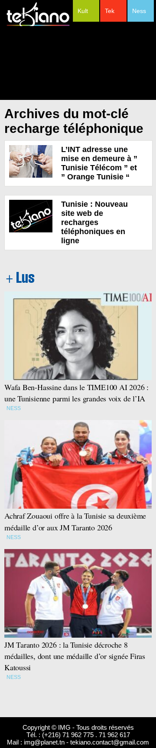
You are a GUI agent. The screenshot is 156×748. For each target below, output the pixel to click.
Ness (139, 10)
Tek (109, 10)
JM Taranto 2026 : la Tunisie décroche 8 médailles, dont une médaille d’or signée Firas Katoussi (74, 655)
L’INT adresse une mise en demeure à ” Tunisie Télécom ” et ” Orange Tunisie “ (99, 163)
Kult (83, 10)
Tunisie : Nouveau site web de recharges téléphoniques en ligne (94, 222)
